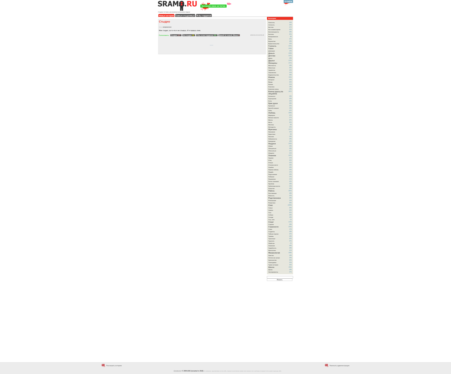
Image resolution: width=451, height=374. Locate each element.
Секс (270, 205)
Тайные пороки (273, 234)
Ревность (271, 195)
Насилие (271, 136)
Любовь (271, 113)
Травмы (271, 236)
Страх (270, 229)
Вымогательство (273, 43)
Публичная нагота (274, 186)
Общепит (271, 153)
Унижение (271, 245)
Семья (270, 208)
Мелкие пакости (273, 117)
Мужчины (272, 129)
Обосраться (272, 148)
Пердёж (270, 172)
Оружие (270, 158)
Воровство (272, 41)
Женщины (272, 63)
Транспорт (271, 238)
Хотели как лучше (274, 258)
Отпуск (270, 162)
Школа (271, 267)
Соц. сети (271, 219)
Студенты (271, 231)
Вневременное (273, 36)
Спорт (271, 222)
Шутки (270, 269)
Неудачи (272, 144)
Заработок (271, 70)
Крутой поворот (273, 108)
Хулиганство (272, 260)
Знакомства (272, 72)
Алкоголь (271, 22)
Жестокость (272, 65)
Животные (271, 68)
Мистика (271, 124)
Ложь (270, 110)
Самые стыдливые (185, 16)
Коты (270, 101)
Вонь (270, 39)
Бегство (271, 27)
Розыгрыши (272, 200)
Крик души (273, 103)
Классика (271, 87)
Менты (270, 120)
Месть (270, 122)
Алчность (271, 25)
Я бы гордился (203, 16)
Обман (270, 146)
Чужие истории (273, 265)
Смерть (270, 210)
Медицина (271, 115)
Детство (271, 56)
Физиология (274, 253)
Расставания (272, 193)
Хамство (271, 255)
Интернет (271, 79)
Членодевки (272, 262)
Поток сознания (273, 181)
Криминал (271, 106)
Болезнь (271, 34)
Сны (269, 212)
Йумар (270, 82)
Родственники (274, 198)
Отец (270, 160)
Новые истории (166, 16)
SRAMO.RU (177, 371)
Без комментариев (274, 29)
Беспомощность (273, 32)
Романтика (271, 203)
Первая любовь (273, 169)
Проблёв (271, 184)
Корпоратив (272, 98)
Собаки (270, 215)
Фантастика (272, 250)
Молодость (272, 127)
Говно (271, 48)
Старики (271, 224)
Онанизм (272, 155)
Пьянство (271, 188)
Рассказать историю (114, 365)
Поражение (272, 179)
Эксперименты (273, 272)
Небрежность (272, 139)
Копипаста (271, 96)
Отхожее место (273, 165)
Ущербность (272, 248)
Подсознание (272, 174)
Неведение (271, 141)
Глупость (272, 46)
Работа (271, 191)
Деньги (271, 53)
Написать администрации (339, 365)
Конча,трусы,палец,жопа (275, 93)
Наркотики (271, 134)
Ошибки (271, 167)
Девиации (271, 51)
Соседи (270, 217)
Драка (270, 58)
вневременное (167, 27)
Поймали (271, 176)
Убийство (271, 243)
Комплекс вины (273, 89)
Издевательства (273, 75)
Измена (271, 77)
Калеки (270, 84)
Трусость (271, 241)
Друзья (271, 61)
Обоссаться (272, 151)
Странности (273, 227)
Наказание (271, 132)
